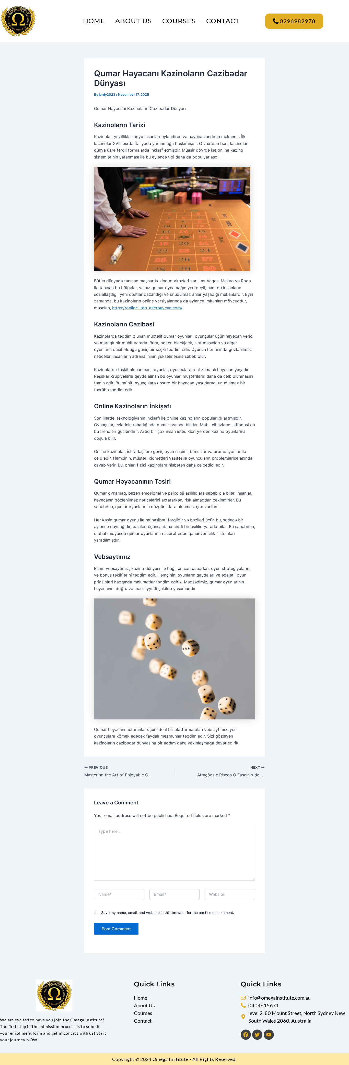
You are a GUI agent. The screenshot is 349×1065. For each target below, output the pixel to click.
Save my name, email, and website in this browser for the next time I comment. (167, 912)
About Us (133, 21)
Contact (222, 21)
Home (94, 21)
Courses (179, 21)
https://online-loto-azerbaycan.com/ (147, 307)
